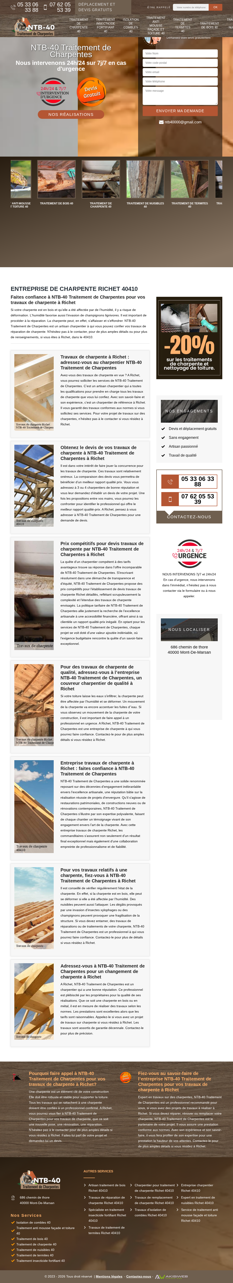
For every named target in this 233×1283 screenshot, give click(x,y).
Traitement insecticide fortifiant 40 (105, 25)
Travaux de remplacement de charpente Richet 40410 (154, 1200)
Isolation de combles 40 (131, 25)
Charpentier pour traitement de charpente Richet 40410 (155, 1187)
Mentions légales (109, 1276)
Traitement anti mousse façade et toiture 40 (155, 25)
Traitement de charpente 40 (78, 25)
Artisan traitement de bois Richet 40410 (107, 1187)
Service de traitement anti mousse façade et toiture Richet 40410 (199, 1215)
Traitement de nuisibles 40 (35, 1250)
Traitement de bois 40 (209, 25)
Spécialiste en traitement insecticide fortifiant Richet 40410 (107, 1215)
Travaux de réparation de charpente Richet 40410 (107, 1200)
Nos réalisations (71, 114)
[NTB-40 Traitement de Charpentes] (34, 25)
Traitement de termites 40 (182, 25)
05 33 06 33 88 (27, 7)
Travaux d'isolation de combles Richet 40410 (151, 1212)
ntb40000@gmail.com (183, 122)
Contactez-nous (138, 1276)
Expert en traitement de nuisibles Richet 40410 (198, 1200)
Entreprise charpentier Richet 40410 (197, 1187)
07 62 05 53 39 (60, 7)
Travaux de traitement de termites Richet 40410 (107, 1230)
